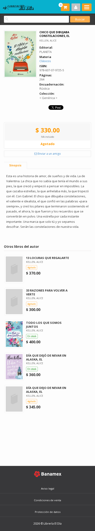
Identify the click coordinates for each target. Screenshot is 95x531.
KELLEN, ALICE (47, 40)
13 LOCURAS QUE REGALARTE (47, 258)
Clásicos (45, 61)
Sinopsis (15, 165)
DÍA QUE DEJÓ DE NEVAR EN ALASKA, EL (46, 357)
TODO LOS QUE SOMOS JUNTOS (44, 325)
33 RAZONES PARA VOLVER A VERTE (47, 292)
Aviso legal (47, 488)
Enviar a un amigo (49, 154)
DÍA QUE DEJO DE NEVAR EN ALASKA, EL (46, 390)
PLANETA (45, 52)
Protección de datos (47, 512)
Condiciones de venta (47, 500)
